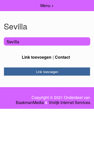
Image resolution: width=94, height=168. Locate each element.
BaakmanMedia (30, 102)
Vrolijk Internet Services (69, 102)
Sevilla (13, 41)
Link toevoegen (36, 57)
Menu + (47, 5)
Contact (62, 57)
